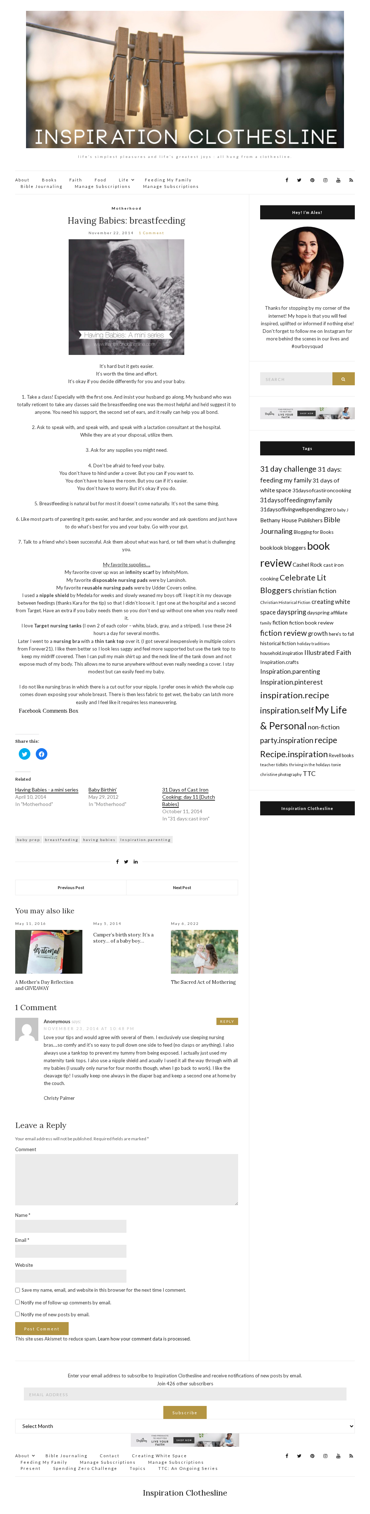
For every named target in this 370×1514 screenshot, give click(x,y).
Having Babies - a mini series (46, 789)
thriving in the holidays (309, 764)
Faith (75, 179)
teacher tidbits (274, 764)
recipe (325, 740)
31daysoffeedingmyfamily (296, 500)
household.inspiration (281, 653)
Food (101, 179)
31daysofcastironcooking (321, 490)
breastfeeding (61, 839)
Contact (110, 1455)
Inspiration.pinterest (291, 682)
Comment (25, 1149)
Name (22, 1215)
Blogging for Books (314, 532)
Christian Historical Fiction (285, 602)
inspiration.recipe (294, 695)
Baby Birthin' (103, 789)
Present (31, 1468)
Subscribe (185, 1412)
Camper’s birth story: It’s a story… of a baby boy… (123, 938)
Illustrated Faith (327, 652)
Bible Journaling (42, 186)
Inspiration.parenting (145, 839)
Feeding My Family (168, 179)
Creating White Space (159, 1455)
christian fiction (314, 591)
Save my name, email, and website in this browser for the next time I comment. (104, 1290)
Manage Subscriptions (103, 186)
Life (124, 179)
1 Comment (151, 233)
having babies (99, 839)
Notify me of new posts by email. (55, 1314)
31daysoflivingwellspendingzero (298, 509)
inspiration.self (287, 710)
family (265, 623)
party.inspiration (286, 740)
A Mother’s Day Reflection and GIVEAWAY (44, 985)
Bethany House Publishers (291, 520)
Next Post (182, 887)
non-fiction (324, 727)
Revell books (341, 755)
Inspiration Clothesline (307, 808)
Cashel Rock (307, 564)
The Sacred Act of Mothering (203, 982)
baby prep (28, 839)
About (22, 179)
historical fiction (278, 643)
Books (49, 179)
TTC (309, 773)
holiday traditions (313, 643)
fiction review (283, 632)
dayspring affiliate (327, 612)
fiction (280, 622)
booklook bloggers (283, 547)
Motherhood (127, 208)
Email (22, 1240)
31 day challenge (288, 468)
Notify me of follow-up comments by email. (66, 1302)
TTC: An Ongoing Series (188, 1468)
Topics (138, 1468)
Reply (227, 1021)
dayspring (291, 612)
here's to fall (341, 634)
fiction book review (311, 622)
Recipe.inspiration (294, 754)
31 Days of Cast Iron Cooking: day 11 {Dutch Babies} (188, 796)
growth (318, 633)
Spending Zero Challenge (85, 1468)
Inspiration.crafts (279, 662)
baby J (342, 509)
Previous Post (71, 887)
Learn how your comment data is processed (144, 1339)
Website (24, 1265)
